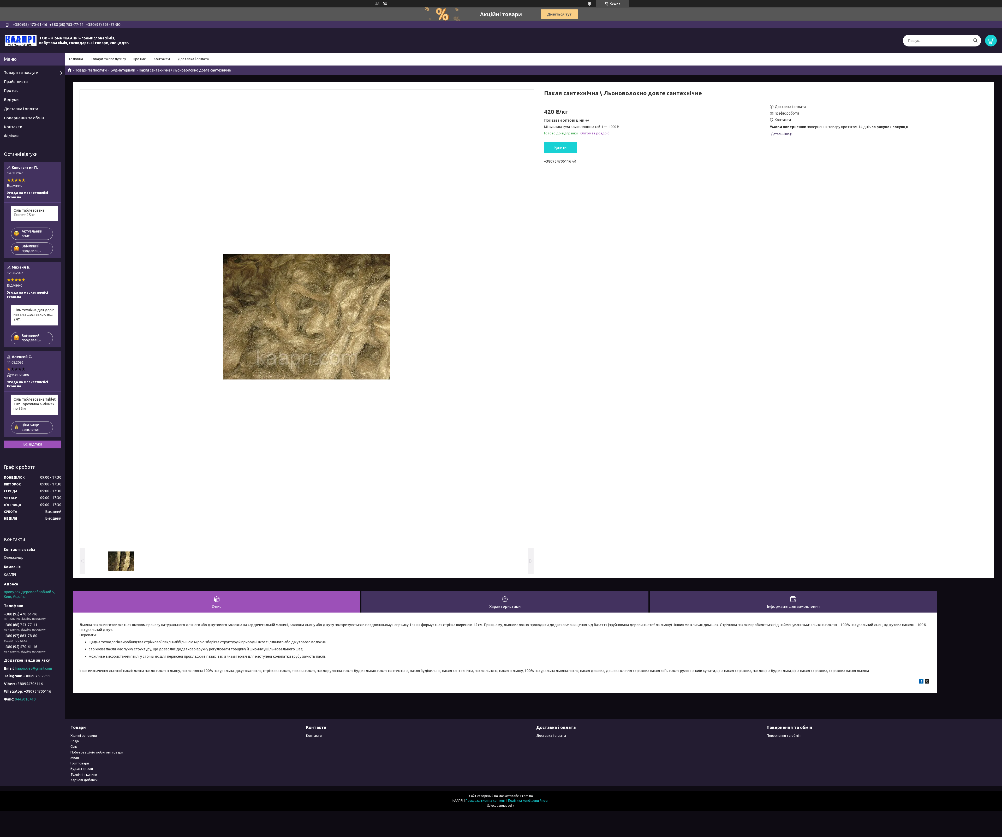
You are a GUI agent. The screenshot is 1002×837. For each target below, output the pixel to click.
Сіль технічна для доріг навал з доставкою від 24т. (34, 314)
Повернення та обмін (24, 118)
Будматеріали (123, 70)
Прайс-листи (16, 81)
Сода (74, 741)
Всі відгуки (32, 444)
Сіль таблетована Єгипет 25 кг (29, 212)
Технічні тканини (83, 774)
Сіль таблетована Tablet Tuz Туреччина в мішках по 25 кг (35, 404)
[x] (927, 682)
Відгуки (11, 99)
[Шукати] (975, 40)
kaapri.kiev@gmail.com (33, 668)
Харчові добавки (84, 780)
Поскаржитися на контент (486, 800)
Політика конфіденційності (529, 800)
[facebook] (921, 682)
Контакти (162, 59)
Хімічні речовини (83, 735)
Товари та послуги (106, 59)
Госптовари (79, 763)
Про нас (139, 59)
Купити (560, 147)
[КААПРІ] (21, 40)
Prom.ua (526, 796)
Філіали (11, 136)
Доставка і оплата (193, 59)
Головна (76, 59)
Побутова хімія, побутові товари (96, 752)
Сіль (73, 746)
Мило (74, 757)
